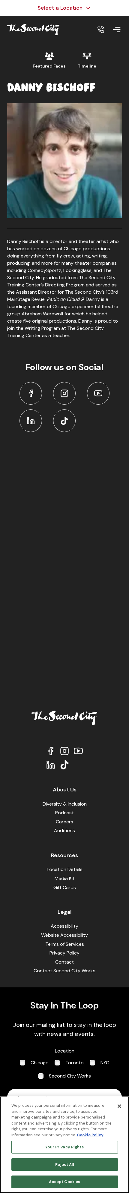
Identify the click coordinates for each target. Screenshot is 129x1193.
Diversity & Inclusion (65, 804)
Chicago (40, 1062)
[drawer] (116, 29)
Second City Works (70, 1076)
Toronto (74, 1062)
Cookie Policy (90, 1135)
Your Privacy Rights (64, 1147)
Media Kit (65, 878)
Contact (64, 962)
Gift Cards (64, 887)
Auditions (64, 830)
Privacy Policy (65, 953)
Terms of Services (64, 944)
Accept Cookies (64, 1181)
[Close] (119, 1106)
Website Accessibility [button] (64, 935)
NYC (104, 1062)
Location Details (64, 869)
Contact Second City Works (64, 970)
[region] (64, 1145)
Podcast (64, 813)
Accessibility (64, 926)
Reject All (64, 1164)
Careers (64, 822)
